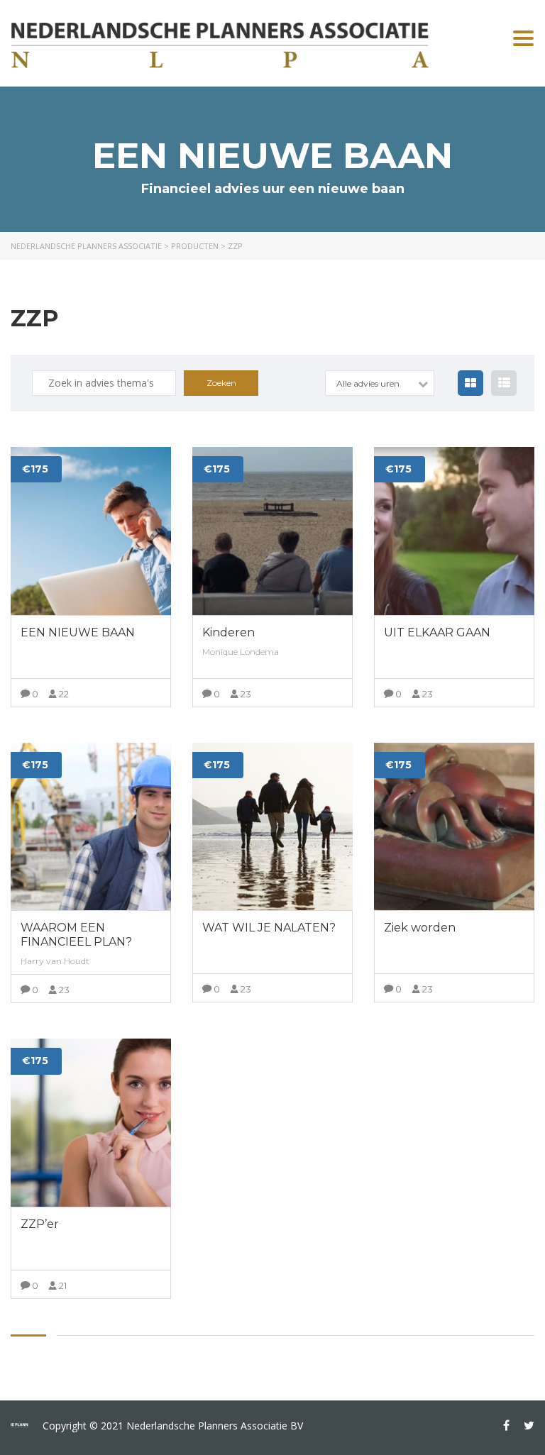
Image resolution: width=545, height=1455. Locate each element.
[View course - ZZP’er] (91, 1123)
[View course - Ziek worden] (454, 827)
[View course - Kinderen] (272, 531)
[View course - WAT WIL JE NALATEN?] (272, 827)
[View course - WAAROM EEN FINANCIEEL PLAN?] (91, 827)
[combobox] (379, 383)
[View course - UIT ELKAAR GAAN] (454, 531)
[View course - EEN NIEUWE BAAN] (91, 531)
